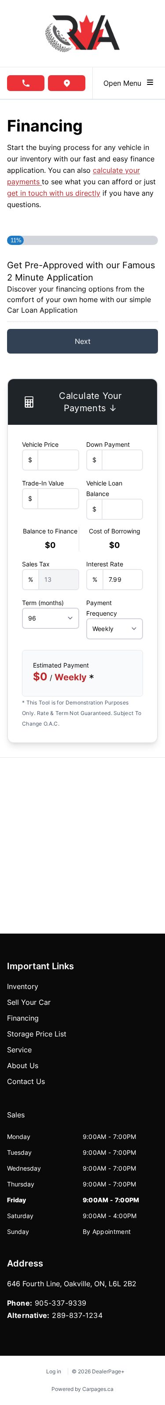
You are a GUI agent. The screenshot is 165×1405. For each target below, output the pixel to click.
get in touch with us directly (53, 193)
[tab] (16, 1119)
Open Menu (124, 83)
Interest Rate (104, 564)
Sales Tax (36, 564)
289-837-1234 (77, 1315)
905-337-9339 (61, 1303)
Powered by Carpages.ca (82, 1389)
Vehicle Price (40, 444)
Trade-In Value (43, 483)
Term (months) (43, 602)
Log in (53, 1371)
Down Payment (108, 444)
